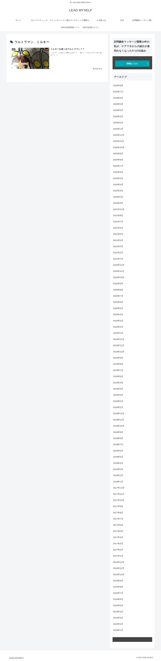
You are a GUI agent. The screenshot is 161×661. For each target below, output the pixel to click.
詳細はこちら (132, 63)
